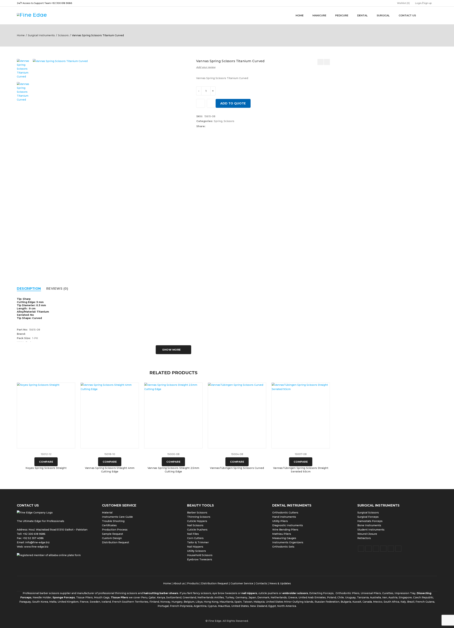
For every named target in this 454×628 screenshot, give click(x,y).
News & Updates (280, 583)
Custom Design (112, 538)
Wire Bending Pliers (285, 529)
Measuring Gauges (284, 538)
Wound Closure (367, 533)
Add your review (205, 67)
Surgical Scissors (368, 512)
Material (107, 512)
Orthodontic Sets (283, 546)
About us (179, 583)
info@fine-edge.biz (37, 542)
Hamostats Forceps (370, 521)
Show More (171, 349)
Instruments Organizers (287, 542)
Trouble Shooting (113, 521)
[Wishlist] (200, 103)
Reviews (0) (57, 289)
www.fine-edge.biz (36, 546)
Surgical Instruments (41, 35)
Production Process (115, 529)
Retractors (364, 538)
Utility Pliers (280, 521)
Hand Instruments (284, 516)
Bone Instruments (369, 525)
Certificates (109, 525)
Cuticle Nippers (197, 521)
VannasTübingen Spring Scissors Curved (237, 468)
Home (21, 35)
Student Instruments (370, 529)
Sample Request (112, 533)
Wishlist (403, 3)
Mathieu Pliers (281, 533)
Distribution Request (115, 542)
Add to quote (233, 103)
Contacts (261, 583)
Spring (218, 121)
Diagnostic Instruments (287, 525)
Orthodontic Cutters (285, 512)
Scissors (63, 35)
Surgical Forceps (368, 516)
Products (193, 583)
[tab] (29, 288)
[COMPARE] (211, 103)
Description (29, 289)
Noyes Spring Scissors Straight (46, 468)
